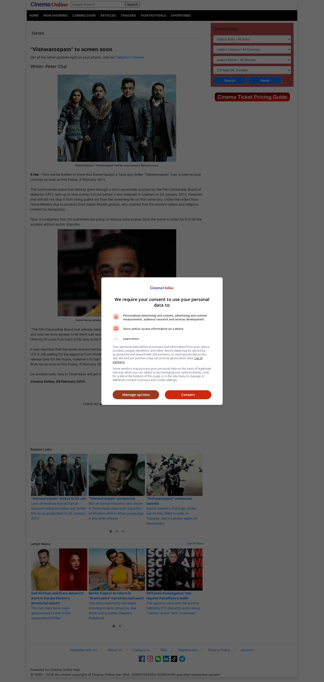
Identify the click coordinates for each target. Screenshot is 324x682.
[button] (162, 339)
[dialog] (162, 341)
